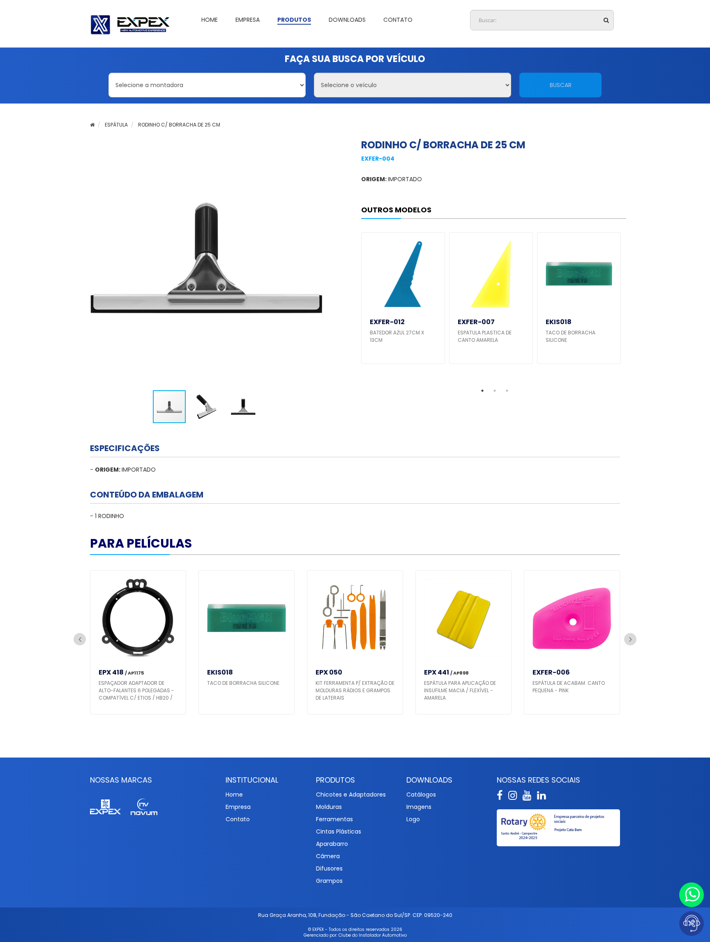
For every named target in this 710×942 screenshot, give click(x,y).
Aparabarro (332, 844)
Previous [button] (80, 639)
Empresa (238, 807)
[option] (403, 298)
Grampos (329, 881)
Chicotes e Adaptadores (351, 794)
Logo (413, 819)
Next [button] (630, 639)
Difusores (329, 868)
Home (234, 794)
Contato (238, 819)
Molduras (329, 807)
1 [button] (482, 391)
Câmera (328, 856)
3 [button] (507, 391)
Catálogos (421, 794)
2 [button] (495, 391)
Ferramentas (334, 819)
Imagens (418, 807)
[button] (208, 406)
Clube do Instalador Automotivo (373, 935)
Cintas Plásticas (338, 831)
